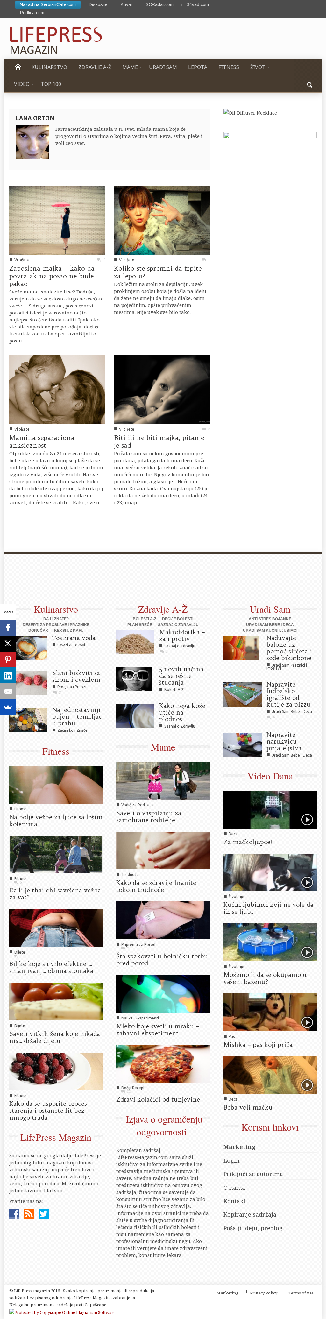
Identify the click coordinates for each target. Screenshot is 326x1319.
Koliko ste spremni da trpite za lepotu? (158, 272)
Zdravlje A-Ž (163, 609)
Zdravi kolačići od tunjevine (158, 1099)
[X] (8, 644)
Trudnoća (130, 874)
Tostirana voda (74, 638)
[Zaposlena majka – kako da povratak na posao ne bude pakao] (57, 219)
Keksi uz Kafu (69, 630)
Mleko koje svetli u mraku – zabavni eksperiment (157, 1029)
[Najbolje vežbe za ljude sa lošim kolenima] (56, 784)
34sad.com (198, 4)
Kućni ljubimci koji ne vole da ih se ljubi (268, 908)
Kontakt (234, 1201)
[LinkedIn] (8, 675)
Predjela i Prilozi (71, 687)
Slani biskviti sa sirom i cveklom (76, 676)
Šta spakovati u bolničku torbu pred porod (162, 959)
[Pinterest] (8, 659)
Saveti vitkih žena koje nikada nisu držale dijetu (54, 1037)
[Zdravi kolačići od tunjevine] (162, 1063)
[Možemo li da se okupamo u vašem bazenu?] (270, 942)
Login (231, 1160)
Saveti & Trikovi (71, 645)
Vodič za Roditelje (137, 805)
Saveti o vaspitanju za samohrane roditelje (148, 816)
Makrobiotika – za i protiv (182, 635)
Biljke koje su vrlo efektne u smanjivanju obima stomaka (51, 967)
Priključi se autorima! (254, 1174)
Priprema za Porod (138, 944)
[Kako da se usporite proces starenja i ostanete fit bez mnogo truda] (56, 1071)
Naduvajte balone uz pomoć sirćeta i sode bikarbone (289, 648)
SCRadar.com (160, 4)
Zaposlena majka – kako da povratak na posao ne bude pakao (52, 275)
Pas (232, 1036)
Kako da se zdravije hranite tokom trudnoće (156, 886)
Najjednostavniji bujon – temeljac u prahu (77, 716)
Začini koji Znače (72, 730)
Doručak (38, 630)
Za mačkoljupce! (247, 842)
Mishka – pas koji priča (258, 1044)
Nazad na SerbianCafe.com (48, 4)
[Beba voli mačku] (270, 1074)
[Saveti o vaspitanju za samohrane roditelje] (162, 780)
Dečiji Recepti (133, 1088)
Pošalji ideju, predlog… (255, 1228)
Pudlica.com (32, 12)
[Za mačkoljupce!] (270, 809)
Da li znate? (56, 619)
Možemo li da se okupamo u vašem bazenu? (265, 978)
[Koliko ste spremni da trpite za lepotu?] (162, 219)
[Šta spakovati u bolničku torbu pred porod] (162, 920)
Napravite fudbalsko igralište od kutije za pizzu (288, 694)
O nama (234, 1187)
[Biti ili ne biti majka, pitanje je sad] (162, 389)
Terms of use (301, 1293)
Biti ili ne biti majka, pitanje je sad (159, 441)
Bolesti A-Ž (144, 619)
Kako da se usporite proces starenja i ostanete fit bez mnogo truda (48, 1110)
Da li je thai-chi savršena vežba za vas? (55, 893)
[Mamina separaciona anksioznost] (57, 389)
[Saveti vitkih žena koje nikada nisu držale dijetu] (56, 1001)
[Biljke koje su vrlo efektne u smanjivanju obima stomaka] (56, 927)
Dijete (19, 952)
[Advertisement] (157, 582)
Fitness (55, 750)
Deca (233, 834)
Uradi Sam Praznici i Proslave (286, 666)
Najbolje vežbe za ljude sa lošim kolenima (56, 820)
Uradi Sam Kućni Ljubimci (270, 630)
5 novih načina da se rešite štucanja (181, 675)
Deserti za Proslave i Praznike (56, 625)
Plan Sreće (139, 625)
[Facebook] (8, 628)
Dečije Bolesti (177, 619)
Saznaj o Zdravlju (178, 625)
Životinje (236, 896)
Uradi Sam (270, 609)
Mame (163, 746)
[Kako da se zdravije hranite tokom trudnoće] (162, 850)
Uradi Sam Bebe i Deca (270, 625)
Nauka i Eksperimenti (140, 1018)
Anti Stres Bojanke (270, 619)
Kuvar (126, 4)
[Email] (8, 691)
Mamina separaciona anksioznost (41, 441)
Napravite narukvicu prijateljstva (283, 741)
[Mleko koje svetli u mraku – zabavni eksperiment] (162, 993)
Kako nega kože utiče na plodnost (182, 712)
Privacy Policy (263, 1293)
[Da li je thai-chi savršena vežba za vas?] (56, 854)
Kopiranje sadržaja (249, 1214)
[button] (310, 84)
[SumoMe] (8, 707)
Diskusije (98, 4)
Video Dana (270, 775)
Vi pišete (22, 260)
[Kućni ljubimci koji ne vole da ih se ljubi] (270, 872)
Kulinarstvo (56, 609)
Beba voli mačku (248, 1107)
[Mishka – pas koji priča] (270, 1011)
